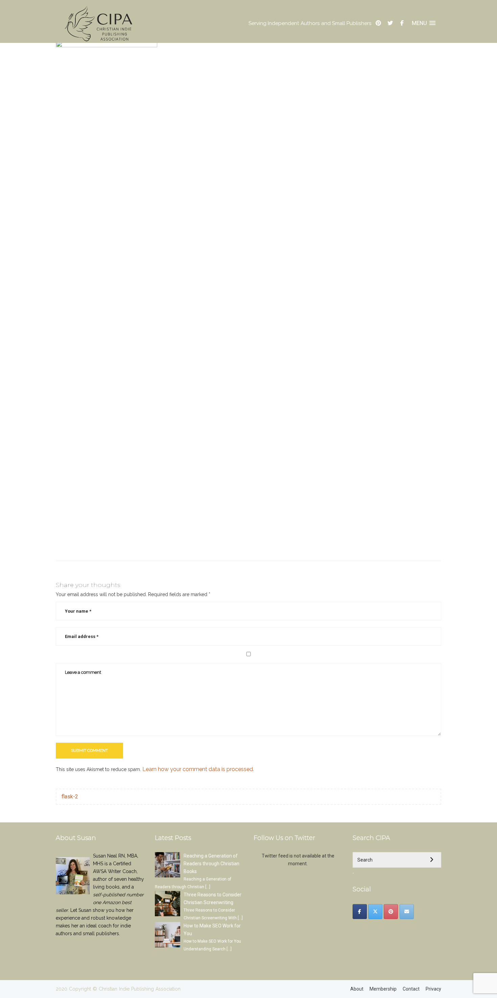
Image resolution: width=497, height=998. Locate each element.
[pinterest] (378, 23)
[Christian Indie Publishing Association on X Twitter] (375, 911)
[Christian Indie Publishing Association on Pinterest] (391, 911)
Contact (411, 989)
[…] (207, 887)
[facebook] (402, 23)
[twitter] (390, 23)
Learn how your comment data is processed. (198, 769)
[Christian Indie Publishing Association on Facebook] (360, 911)
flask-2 (70, 796)
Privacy (433, 989)
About (356, 989)
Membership (383, 989)
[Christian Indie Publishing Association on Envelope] (407, 911)
